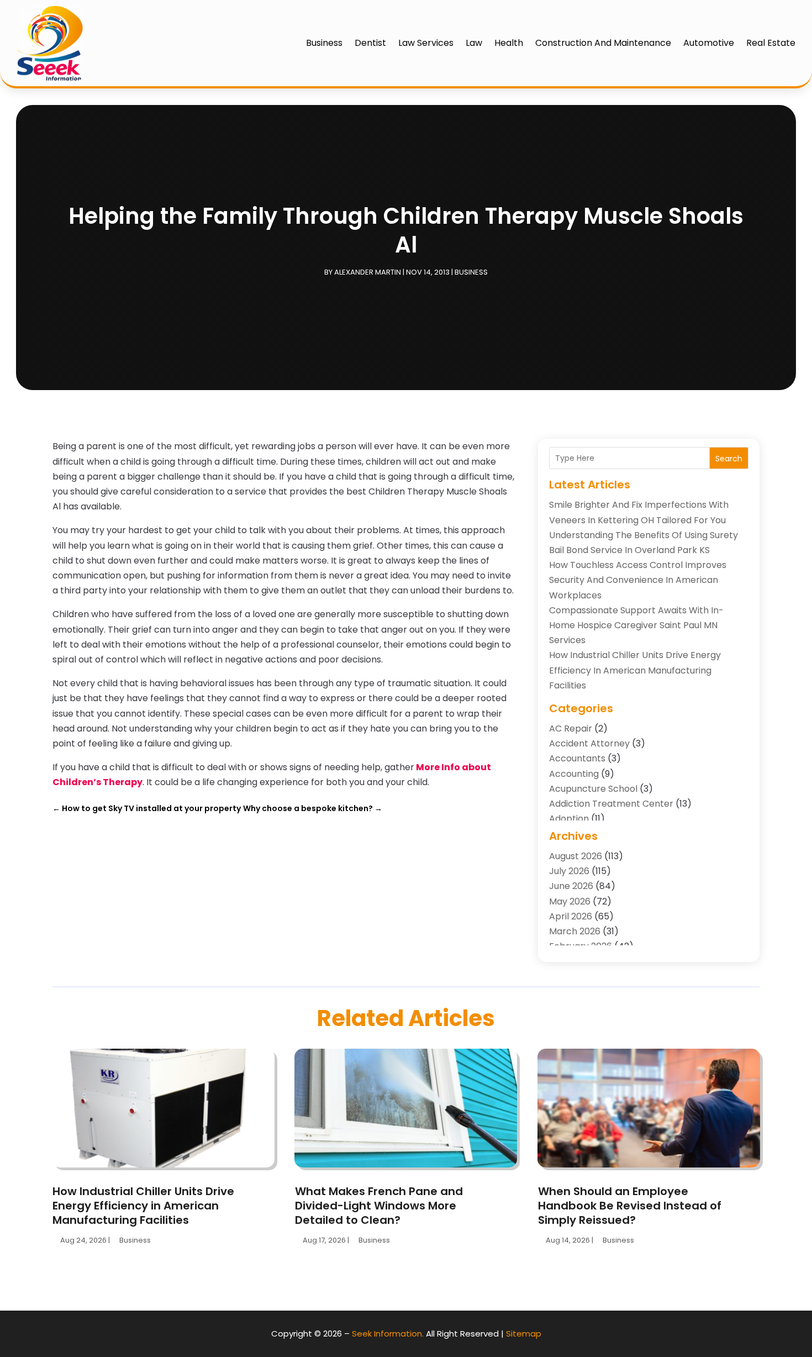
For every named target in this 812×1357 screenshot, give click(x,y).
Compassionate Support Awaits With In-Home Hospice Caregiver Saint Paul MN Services (636, 625)
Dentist (370, 42)
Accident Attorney (589, 743)
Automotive (708, 42)
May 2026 (569, 901)
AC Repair (570, 728)
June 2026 (571, 886)
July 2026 (569, 871)
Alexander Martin (367, 272)
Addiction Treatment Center (611, 803)
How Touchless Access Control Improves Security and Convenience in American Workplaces (637, 580)
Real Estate (770, 42)
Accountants (577, 758)
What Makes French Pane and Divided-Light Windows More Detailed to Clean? (379, 1206)
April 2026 (570, 916)
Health (508, 42)
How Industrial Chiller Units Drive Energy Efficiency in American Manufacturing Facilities (635, 670)
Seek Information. (388, 1333)
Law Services (426, 42)
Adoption (569, 818)
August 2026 (575, 856)
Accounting (574, 773)
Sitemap (523, 1333)
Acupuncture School (593, 788)
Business (324, 42)
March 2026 (574, 931)
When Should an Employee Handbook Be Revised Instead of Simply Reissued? (629, 1206)
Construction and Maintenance (603, 42)
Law (474, 42)
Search (728, 458)
